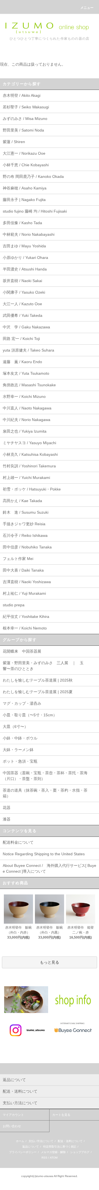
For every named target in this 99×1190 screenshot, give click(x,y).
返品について (30, 1146)
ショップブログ (79, 1152)
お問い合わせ (12, 1126)
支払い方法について (41, 1141)
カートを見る (61, 1114)
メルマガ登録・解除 (53, 1152)
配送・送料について (70, 1141)
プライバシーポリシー (23, 1152)
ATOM (53, 1157)
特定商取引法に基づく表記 (59, 1146)
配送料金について (18, 842)
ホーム (20, 1141)
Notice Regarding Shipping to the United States (44, 854)
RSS (44, 1157)
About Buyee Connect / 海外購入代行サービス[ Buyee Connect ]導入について (49, 868)
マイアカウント (13, 1114)
